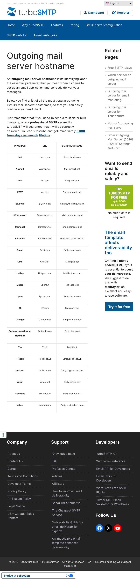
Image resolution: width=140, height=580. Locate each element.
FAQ (54, 461)
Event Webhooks (45, 35)
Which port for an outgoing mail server (119, 79)
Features (57, 25)
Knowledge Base (63, 453)
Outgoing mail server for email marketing (118, 95)
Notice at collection (17, 575)
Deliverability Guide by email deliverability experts (67, 527)
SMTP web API (17, 35)
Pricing (74, 25)
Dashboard (96, 12)
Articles (57, 476)
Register (123, 12)
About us (14, 453)
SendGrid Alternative (66, 503)
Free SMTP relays (120, 67)
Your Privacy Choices (50, 575)
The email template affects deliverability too (118, 242)
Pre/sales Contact (64, 468)
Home (11, 25)
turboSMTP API (106, 453)
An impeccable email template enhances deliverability (66, 543)
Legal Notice (16, 506)
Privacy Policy (17, 491)
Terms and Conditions (23, 476)
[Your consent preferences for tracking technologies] (3, 435)
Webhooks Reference (110, 461)
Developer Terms (19, 483)
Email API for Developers (113, 468)
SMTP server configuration (104, 25)
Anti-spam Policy (19, 498)
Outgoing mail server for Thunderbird (117, 112)
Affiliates (58, 483)
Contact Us (15, 461)
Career (12, 468)
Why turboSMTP (33, 25)
